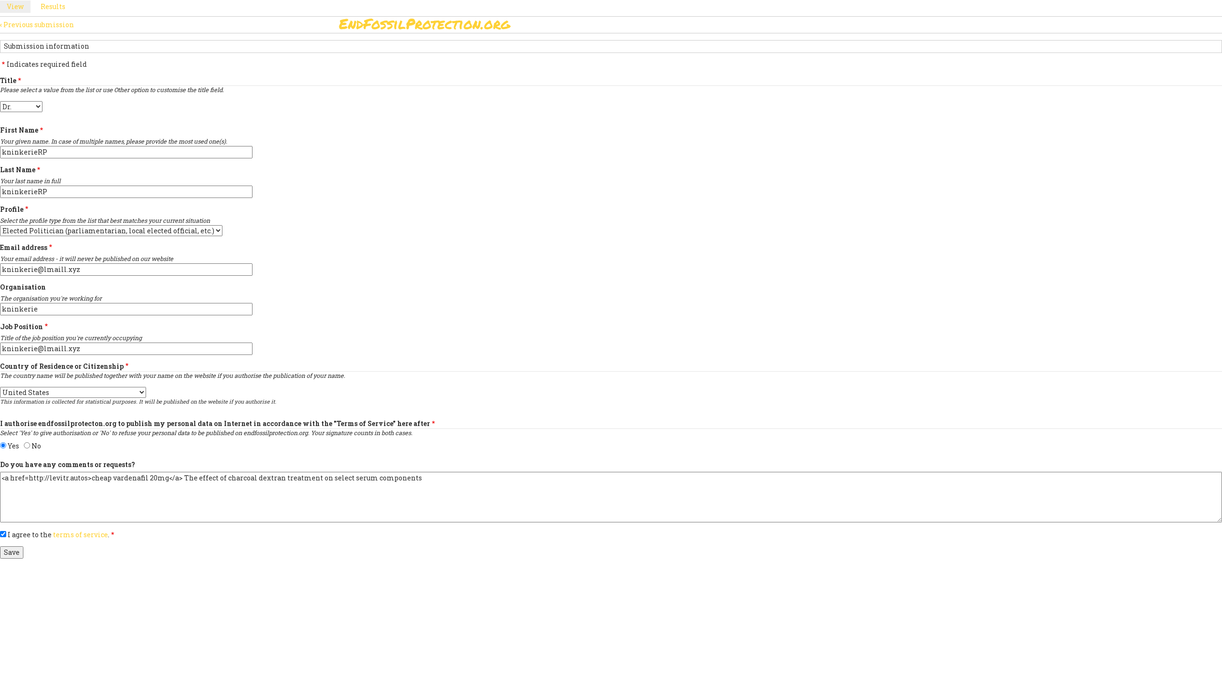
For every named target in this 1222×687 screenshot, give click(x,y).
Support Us (726, 26)
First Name (19, 130)
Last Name (17, 169)
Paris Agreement (657, 26)
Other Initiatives (832, 26)
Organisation (23, 286)
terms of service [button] (80, 534)
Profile (11, 209)
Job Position (21, 326)
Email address (23, 247)
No (36, 445)
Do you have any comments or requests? (67, 464)
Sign (601, 26)
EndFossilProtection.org (424, 23)
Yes (13, 445)
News (774, 26)
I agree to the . (58, 534)
